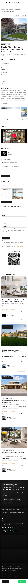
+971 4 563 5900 (7, 519)
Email (3, 215)
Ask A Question (5, 176)
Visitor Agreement (20, 246)
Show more (4, 103)
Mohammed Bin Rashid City (7, 9)
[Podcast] (12, 527)
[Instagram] (8, 527)
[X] (10, 527)
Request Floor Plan (19, 119)
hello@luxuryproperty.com (10, 521)
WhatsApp (22, 581)
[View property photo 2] (10, 112)
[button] (14, 29)
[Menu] (2, 2)
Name (3, 210)
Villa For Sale (12, 7)
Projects (12, 499)
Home (2, 7)
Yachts (10, 503)
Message (4, 226)
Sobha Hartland (18, 9)
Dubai (6, 7)
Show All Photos (7, 119)
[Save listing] (25, 278)
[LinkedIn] (3, 527)
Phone (3, 221)
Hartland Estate (5, 11)
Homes (5, 499)
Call (14, 581)
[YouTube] (5, 527)
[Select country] (4, 223)
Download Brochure (6, 202)
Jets (5, 503)
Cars (18, 499)
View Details (21, 319)
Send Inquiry (6, 238)
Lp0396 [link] (12, 11)
